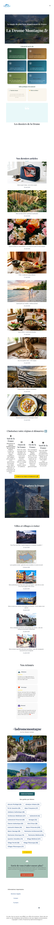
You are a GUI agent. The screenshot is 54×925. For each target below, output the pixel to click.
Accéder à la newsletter (27, 875)
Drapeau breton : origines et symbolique (27, 389)
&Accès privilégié (14, 804)
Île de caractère (14, 808)
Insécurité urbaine (15, 827)
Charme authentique (15, 823)
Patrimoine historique (16, 835)
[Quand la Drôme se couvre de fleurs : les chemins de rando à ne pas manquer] (27, 232)
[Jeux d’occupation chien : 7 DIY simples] (27, 348)
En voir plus (27, 852)
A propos (15, 902)
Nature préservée (33, 827)
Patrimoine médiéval (36, 835)
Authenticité (35, 816)
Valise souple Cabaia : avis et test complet (27, 185)
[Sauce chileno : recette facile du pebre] (27, 320)
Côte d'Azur (32, 823)
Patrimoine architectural (33, 831)
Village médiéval (34, 839)
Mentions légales (16, 894)
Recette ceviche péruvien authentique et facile (27, 417)
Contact (16, 898)
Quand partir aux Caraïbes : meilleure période (27, 303)
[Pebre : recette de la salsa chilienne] (27, 262)
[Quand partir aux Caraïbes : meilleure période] (27, 291)
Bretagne (33, 819)
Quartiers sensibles (15, 839)
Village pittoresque (30, 842)
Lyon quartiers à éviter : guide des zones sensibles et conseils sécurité (26, 565)
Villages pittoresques (16, 846)
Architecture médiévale (17, 816)
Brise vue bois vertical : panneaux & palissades (27, 213)
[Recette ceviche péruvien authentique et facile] (27, 405)
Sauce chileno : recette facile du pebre (27, 332)
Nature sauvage (14, 831)
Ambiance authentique (16, 812)
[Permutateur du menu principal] (50, 5)
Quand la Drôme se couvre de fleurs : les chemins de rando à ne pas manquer (27, 246)
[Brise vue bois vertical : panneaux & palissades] (27, 201)
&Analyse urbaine (32, 804)
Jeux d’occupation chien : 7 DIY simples (27, 360)
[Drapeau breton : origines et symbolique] (27, 377)
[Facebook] (39, 907)
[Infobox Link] (10, 455)
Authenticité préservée (16, 819)
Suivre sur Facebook (27, 794)
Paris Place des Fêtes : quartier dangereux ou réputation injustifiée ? (26, 545)
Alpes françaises (31, 808)
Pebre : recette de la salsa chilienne (27, 275)
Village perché (13, 842)
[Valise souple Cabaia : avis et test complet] (27, 173)
